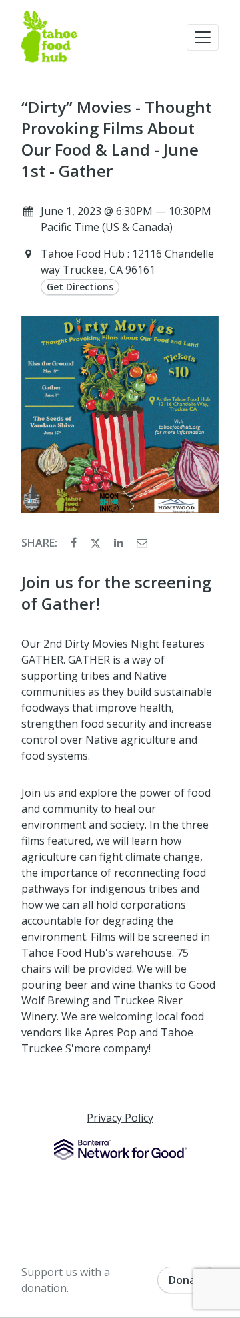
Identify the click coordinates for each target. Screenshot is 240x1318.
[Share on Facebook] (75, 542)
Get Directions (80, 286)
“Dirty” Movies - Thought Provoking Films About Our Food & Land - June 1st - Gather (116, 139)
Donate (188, 1280)
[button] (203, 37)
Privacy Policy (120, 1117)
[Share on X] (96, 542)
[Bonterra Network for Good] (120, 1149)
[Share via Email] (142, 542)
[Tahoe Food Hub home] (49, 37)
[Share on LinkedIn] (120, 542)
